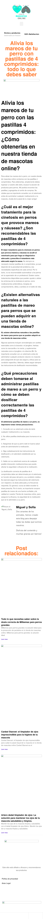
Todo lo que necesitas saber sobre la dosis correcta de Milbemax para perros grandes (21, 621)
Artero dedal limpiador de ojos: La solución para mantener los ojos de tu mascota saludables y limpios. (20, 817)
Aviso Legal (6, 883)
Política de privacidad (10, 879)
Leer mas (4, 639)
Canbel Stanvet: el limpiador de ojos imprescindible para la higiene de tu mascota (19, 734)
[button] (21, 24)
